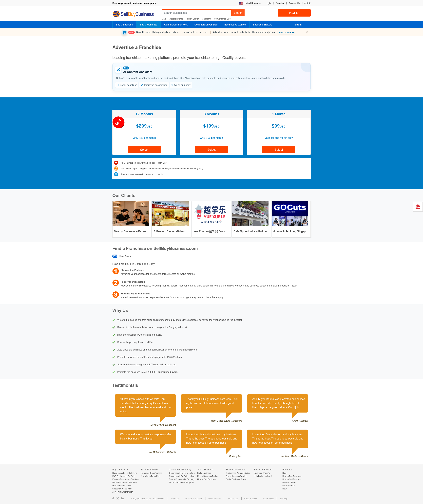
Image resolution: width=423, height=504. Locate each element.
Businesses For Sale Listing (124, 472)
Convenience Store (222, 18)
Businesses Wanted (235, 24)
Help (284, 488)
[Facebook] (113, 498)
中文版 (307, 3)
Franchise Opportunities (151, 472)
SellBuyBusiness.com (135, 14)
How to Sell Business (206, 479)
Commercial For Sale (205, 24)
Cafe (164, 18)
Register (280, 3)
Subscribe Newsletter (122, 488)
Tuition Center (192, 18)
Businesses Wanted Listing (238, 472)
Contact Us (294, 3)
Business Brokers (262, 24)
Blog (284, 472)
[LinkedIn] (122, 498)
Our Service (268, 498)
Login (268, 3)
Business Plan (288, 485)
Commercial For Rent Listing (182, 472)
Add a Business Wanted (236, 476)
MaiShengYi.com (188, 349)
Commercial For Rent (176, 24)
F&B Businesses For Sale (123, 476)
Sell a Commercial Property (181, 482)
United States (251, 3)
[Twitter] (118, 498)
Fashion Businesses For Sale (125, 479)
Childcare (206, 18)
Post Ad (294, 13)
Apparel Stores (176, 18)
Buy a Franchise (148, 24)
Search (238, 13)
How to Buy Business (121, 485)
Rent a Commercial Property (181, 479)
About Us (175, 498)
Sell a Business (204, 472)
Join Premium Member (122, 491)
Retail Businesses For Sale (124, 482)
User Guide (125, 256)
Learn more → (286, 32)
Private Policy (214, 498)
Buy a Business (124, 24)
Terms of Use (232, 498)
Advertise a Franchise (150, 476)
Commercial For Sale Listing (181, 476)
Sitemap (284, 498)
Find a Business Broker (207, 476)
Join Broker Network (263, 476)
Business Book (289, 482)
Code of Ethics (250, 498)
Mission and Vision (193, 498)
